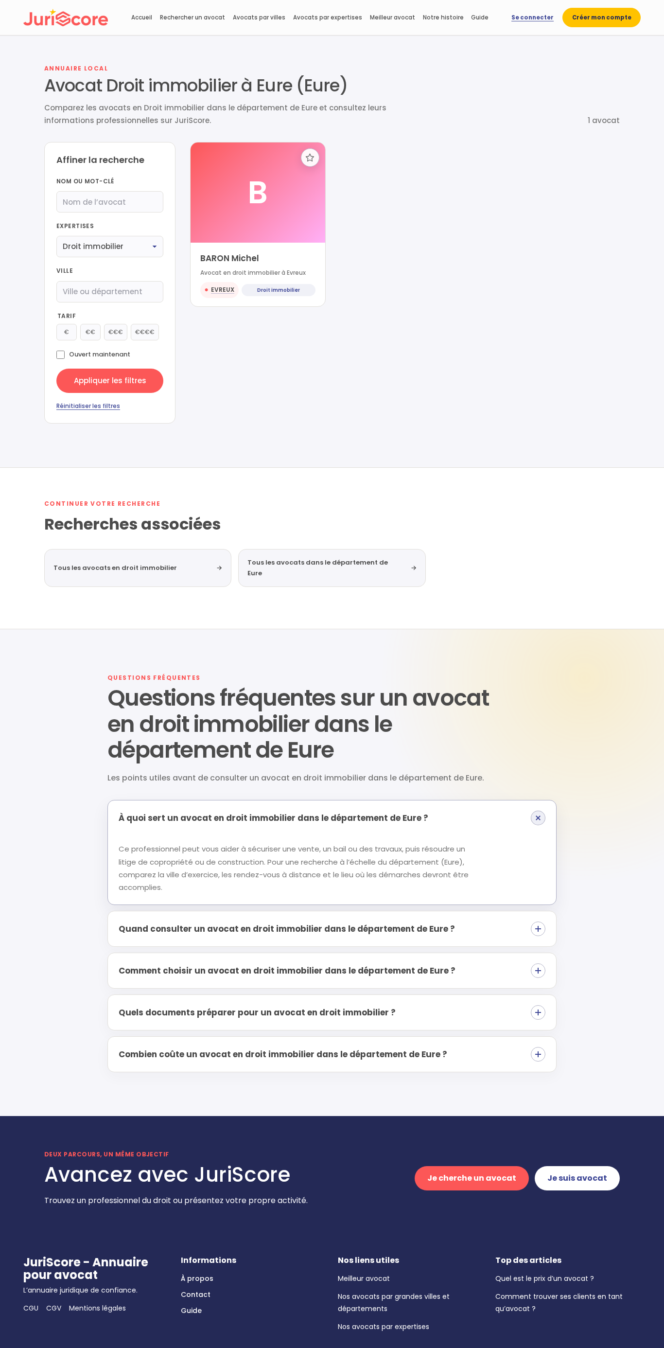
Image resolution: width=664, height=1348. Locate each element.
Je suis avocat (577, 1178)
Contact (195, 1294)
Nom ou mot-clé (85, 181)
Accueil (141, 17)
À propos (197, 1278)
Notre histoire (443, 17)
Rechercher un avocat (192, 17)
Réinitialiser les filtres (88, 406)
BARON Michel (229, 258)
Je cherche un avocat (471, 1178)
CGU (30, 1308)
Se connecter (532, 17)
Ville (64, 270)
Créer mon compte (601, 17)
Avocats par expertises (327, 17)
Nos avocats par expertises (383, 1326)
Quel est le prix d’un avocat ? (544, 1278)
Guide (480, 17)
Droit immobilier (278, 290)
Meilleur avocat (392, 17)
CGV (53, 1308)
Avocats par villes (259, 17)
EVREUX (222, 289)
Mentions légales (97, 1308)
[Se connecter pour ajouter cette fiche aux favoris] (310, 157)
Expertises (75, 226)
